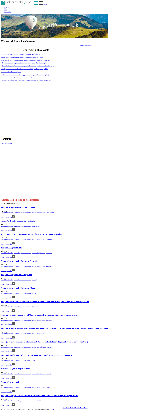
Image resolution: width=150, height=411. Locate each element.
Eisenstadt (48, 374)
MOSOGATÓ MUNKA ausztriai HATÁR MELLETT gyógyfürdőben (31, 234)
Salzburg (49, 347)
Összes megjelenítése (6, 143)
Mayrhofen (35, 306)
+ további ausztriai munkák (75, 407)
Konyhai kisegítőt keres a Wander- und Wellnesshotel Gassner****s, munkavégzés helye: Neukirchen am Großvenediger (54, 328)
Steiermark (35, 360)
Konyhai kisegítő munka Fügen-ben (16, 274)
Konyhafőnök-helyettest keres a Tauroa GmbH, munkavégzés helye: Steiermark (36, 355)
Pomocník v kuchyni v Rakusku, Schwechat (20, 261)
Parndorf (34, 280)
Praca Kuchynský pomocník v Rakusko (18, 221)
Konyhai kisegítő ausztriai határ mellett (18, 207)
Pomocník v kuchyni (10, 382)
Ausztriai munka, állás (7, 212)
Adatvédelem (7, 12)
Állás (5, 9)
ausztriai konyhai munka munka (22, 212)
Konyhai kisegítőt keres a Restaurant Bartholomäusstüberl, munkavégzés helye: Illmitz (39, 395)
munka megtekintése (6, 217)
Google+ (51, 409)
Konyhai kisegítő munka (11, 248)
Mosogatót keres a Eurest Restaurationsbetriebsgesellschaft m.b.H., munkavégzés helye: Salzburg (44, 342)
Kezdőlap (6, 7)
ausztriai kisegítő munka (38, 212)
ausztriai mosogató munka (39, 347)
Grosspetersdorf (50, 212)
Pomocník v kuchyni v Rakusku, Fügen (18, 288)
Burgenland (49, 239)
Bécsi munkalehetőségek (85, 45)
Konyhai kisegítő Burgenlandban (15, 369)
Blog (5, 10)
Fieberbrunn (49, 320)
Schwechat (49, 253)
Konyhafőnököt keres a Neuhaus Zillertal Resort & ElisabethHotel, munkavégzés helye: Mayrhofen (45, 301)
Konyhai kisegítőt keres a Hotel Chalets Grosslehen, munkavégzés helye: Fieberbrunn (39, 315)
